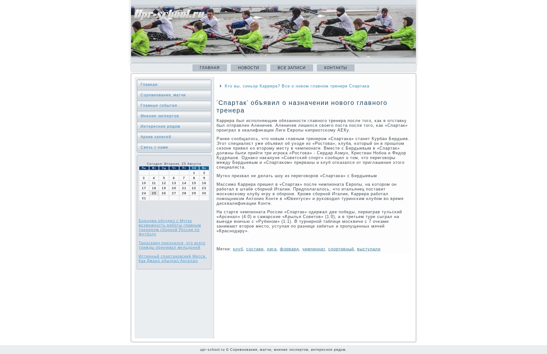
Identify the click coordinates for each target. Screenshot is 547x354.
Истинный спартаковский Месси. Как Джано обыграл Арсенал (173, 258)
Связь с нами (154, 147)
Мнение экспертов (160, 116)
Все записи (292, 68)
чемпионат (313, 249)
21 (184, 188)
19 (164, 188)
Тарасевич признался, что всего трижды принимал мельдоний (172, 245)
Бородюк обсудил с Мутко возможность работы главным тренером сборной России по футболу (170, 227)
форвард (289, 249)
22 (194, 188)
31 (144, 198)
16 (204, 183)
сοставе (255, 249)
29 (194, 193)
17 (144, 188)
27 (174, 193)
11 (154, 183)
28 (184, 193)
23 (204, 188)
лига (272, 249)
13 (174, 183)
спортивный (341, 249)
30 (204, 193)
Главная (210, 68)
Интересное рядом (160, 126)
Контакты (335, 68)
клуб (238, 249)
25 (154, 193)
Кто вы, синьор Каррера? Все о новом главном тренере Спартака (297, 86)
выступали (368, 249)
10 (144, 183)
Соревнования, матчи (163, 95)
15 (194, 183)
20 (174, 188)
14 (184, 183)
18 (154, 188)
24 (144, 193)
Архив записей (156, 137)
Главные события (159, 105)
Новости (248, 68)
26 (164, 193)
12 (164, 183)
